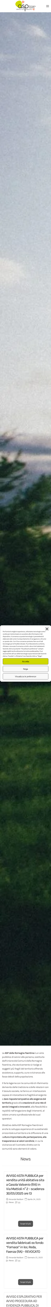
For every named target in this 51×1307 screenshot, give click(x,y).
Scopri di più (25, 1223)
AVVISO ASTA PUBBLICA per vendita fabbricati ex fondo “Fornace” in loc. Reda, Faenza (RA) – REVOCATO (24, 1245)
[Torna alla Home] (25, 6)
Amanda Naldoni (16, 1199)
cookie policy (34, 651)
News (11, 1202)
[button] (47, 628)
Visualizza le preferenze (25, 676)
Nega (25, 669)
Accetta (25, 661)
